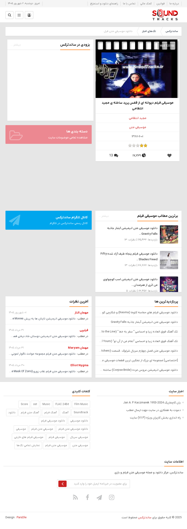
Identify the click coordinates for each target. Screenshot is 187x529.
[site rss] (75, 497)
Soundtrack (81, 412)
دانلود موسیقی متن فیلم (73, 429)
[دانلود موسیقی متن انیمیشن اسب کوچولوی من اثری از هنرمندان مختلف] (169, 285)
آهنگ (65, 412)
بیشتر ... (16, 45)
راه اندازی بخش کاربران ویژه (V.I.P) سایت (155, 418)
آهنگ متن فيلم (30, 412)
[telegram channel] (99, 497)
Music (46, 404)
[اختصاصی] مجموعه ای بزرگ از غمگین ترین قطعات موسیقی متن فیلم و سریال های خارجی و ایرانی (138, 360)
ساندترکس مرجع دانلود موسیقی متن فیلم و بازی (165, 15)
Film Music (81, 404)
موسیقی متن (137, 127)
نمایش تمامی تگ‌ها (28, 445)
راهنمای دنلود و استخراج (104, 3)
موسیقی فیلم (57, 437)
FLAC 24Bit (62, 404)
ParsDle (21, 517)
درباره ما (174, 3)
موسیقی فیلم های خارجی (28, 437)
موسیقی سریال (79, 437)
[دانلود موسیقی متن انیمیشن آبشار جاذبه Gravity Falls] (169, 234)
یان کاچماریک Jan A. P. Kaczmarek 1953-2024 (152, 403)
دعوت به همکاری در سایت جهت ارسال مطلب (153, 410)
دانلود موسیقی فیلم (53, 421)
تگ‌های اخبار (149, 31)
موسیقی (21, 429)
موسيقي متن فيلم (42, 429)
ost (35, 404)
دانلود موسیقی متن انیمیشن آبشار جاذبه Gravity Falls (144, 322)
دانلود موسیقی (79, 421)
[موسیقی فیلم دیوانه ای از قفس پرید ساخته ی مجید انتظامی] (137, 81)
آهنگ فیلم (50, 412)
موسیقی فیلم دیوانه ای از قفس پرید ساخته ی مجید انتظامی (138, 106)
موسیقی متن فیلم (56, 445)
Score (24, 404)
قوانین (160, 3)
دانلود (12, 412)
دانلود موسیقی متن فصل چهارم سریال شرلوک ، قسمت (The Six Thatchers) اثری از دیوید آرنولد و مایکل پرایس (138, 351)
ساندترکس (172, 31)
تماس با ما (129, 3)
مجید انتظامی (137, 118)
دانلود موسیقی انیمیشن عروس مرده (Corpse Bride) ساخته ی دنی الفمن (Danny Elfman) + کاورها (138, 370)
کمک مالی (146, 3)
